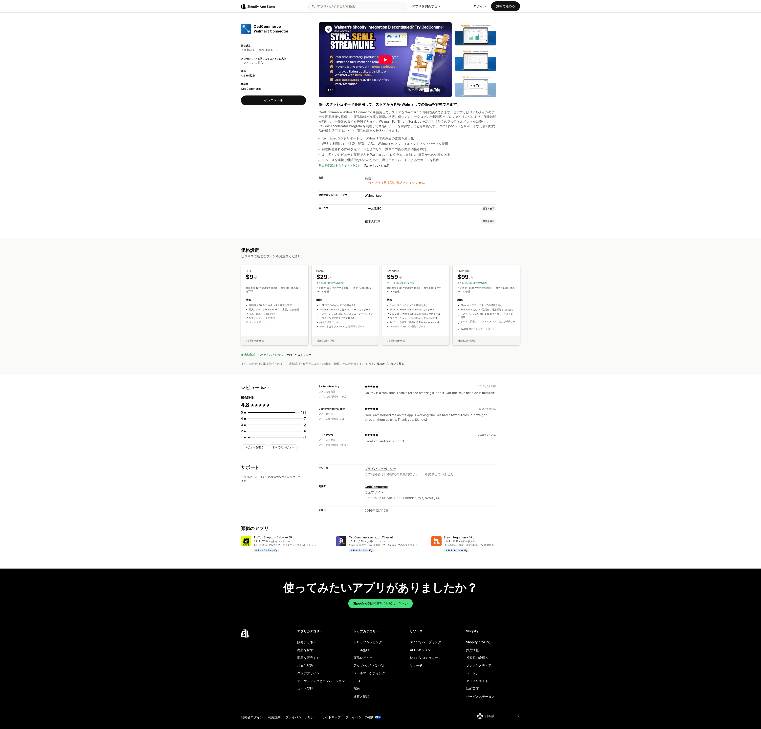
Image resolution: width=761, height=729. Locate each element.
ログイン (480, 6)
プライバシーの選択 (360, 717)
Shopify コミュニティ (425, 658)
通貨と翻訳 (361, 696)
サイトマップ (331, 717)
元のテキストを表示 (376, 165)
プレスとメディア (478, 665)
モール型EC (373, 209)
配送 (357, 689)
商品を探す (305, 650)
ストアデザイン (308, 673)
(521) (251, 75)
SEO (357, 681)
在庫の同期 (372, 221)
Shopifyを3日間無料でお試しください (380, 603)
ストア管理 (305, 689)
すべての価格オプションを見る (384, 363)
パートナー (474, 673)
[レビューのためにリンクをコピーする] (341, 386)
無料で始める (505, 6)
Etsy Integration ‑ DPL (459, 537)
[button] (285, 544)
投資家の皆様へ (477, 658)
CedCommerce (251, 88)
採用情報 (472, 650)
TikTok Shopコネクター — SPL (274, 537)
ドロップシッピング (368, 642)
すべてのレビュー (283, 447)
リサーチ (416, 665)
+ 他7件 (476, 85)
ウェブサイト (374, 492)
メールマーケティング (369, 673)
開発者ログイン (252, 717)
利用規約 (274, 717)
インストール (273, 100)
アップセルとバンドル (369, 665)
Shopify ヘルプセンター (427, 642)
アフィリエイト (477, 681)
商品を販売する (308, 658)
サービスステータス (480, 696)
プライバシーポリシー (380, 469)
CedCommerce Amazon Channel (371, 537)
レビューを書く (254, 447)
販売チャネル (306, 642)
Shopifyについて (478, 642)
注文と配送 (305, 665)
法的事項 (472, 689)
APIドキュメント (422, 650)
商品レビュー (363, 658)
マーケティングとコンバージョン (321, 681)
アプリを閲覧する (424, 6)
